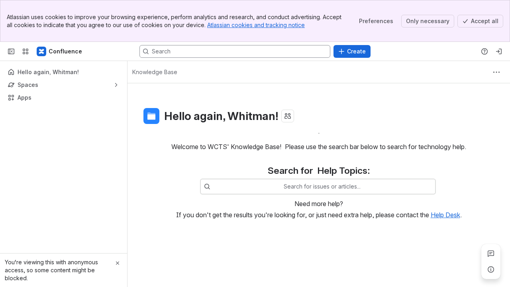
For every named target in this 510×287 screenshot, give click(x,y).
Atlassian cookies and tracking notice (256, 25)
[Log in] (498, 51)
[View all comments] (490, 253)
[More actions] (496, 72)
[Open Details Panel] (490, 269)
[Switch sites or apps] (25, 51)
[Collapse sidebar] (11, 51)
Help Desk (445, 215)
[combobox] (214, 186)
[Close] (117, 263)
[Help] (484, 51)
